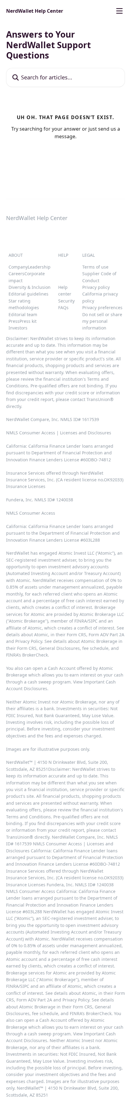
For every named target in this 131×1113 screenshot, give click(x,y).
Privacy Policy (28, 641)
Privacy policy (96, 287)
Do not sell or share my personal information (102, 321)
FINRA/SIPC (85, 621)
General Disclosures (59, 648)
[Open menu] (119, 11)
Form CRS (27, 648)
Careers (16, 273)
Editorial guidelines (28, 294)
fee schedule (95, 648)
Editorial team (23, 314)
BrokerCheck (35, 655)
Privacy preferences (102, 307)
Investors (18, 328)
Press (14, 321)
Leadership (39, 267)
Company (18, 267)
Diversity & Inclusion (30, 287)
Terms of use (95, 267)
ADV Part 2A (112, 634)
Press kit (28, 321)
